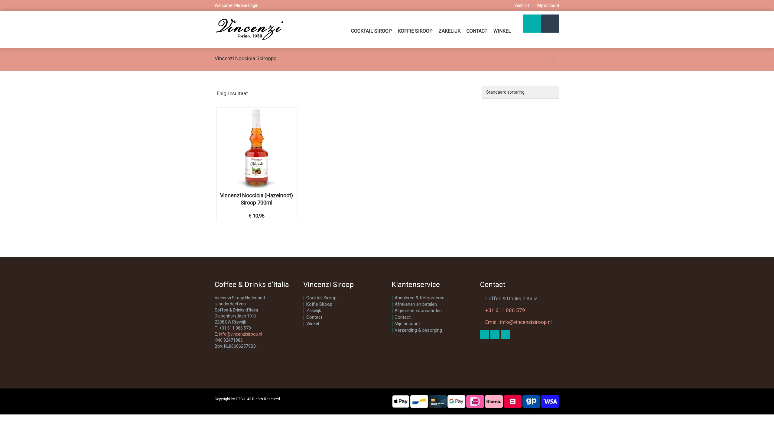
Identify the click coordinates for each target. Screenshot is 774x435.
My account (547, 5)
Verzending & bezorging (418, 330)
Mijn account (407, 323)
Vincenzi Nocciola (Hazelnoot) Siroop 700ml (256, 199)
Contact (477, 31)
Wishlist (522, 5)
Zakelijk (449, 31)
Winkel (502, 31)
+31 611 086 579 (505, 310)
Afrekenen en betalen (416, 304)
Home (550, 59)
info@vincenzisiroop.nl (240, 334)
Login (253, 5)
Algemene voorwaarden (418, 310)
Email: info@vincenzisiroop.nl (518, 322)
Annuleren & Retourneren (419, 298)
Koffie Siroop (415, 31)
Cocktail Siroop (371, 31)
